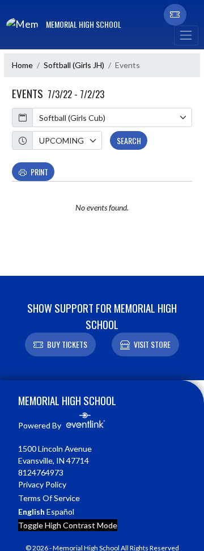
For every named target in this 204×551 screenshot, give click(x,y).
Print (39, 172)
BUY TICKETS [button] (67, 344)
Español (60, 511)
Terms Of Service (49, 498)
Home (22, 65)
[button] (175, 15)
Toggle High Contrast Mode (67, 525)
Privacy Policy (42, 484)
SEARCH (129, 140)
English (31, 511)
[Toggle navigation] (186, 35)
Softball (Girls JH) (74, 65)
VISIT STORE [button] (152, 344)
